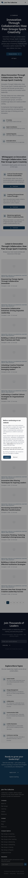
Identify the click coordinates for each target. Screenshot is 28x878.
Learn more (10, 443)
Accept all (7, 457)
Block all (15, 457)
